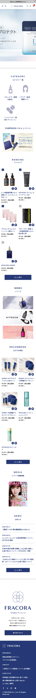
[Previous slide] (12, 58)
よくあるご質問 (8, 683)
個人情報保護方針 (8, 680)
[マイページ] (30, 6)
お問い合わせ (19, 680)
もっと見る (18, 277)
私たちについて (18, 633)
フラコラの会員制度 (9, 660)
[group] (18, 35)
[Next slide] (24, 58)
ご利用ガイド (7, 669)
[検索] (5, 6)
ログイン (15, 657)
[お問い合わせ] (27, 6)
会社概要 (27, 669)
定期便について (17, 669)
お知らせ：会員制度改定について (18, 1)
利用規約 (5, 677)
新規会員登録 (7, 657)
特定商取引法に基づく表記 (18, 677)
